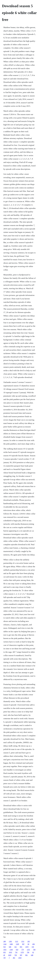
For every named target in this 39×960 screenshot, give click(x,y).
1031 (4, 949)
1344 (11, 949)
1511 (22, 941)
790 (28, 952)
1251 (28, 949)
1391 (10, 941)
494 (33, 944)
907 (23, 944)
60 (28, 944)
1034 (19, 958)
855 (21, 947)
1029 (9, 955)
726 (33, 947)
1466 (11, 944)
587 (21, 955)
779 (22, 949)
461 (14, 958)
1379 (22, 952)
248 (32, 955)
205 (28, 941)
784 (34, 949)
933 (4, 947)
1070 (26, 947)
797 (4, 958)
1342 (4, 944)
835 (4, 952)
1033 (10, 952)
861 (26, 955)
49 (4, 955)
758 (15, 955)
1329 (17, 944)
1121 (16, 941)
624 (17, 949)
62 (33, 952)
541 (15, 947)
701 (16, 952)
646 (10, 947)
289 (4, 941)
